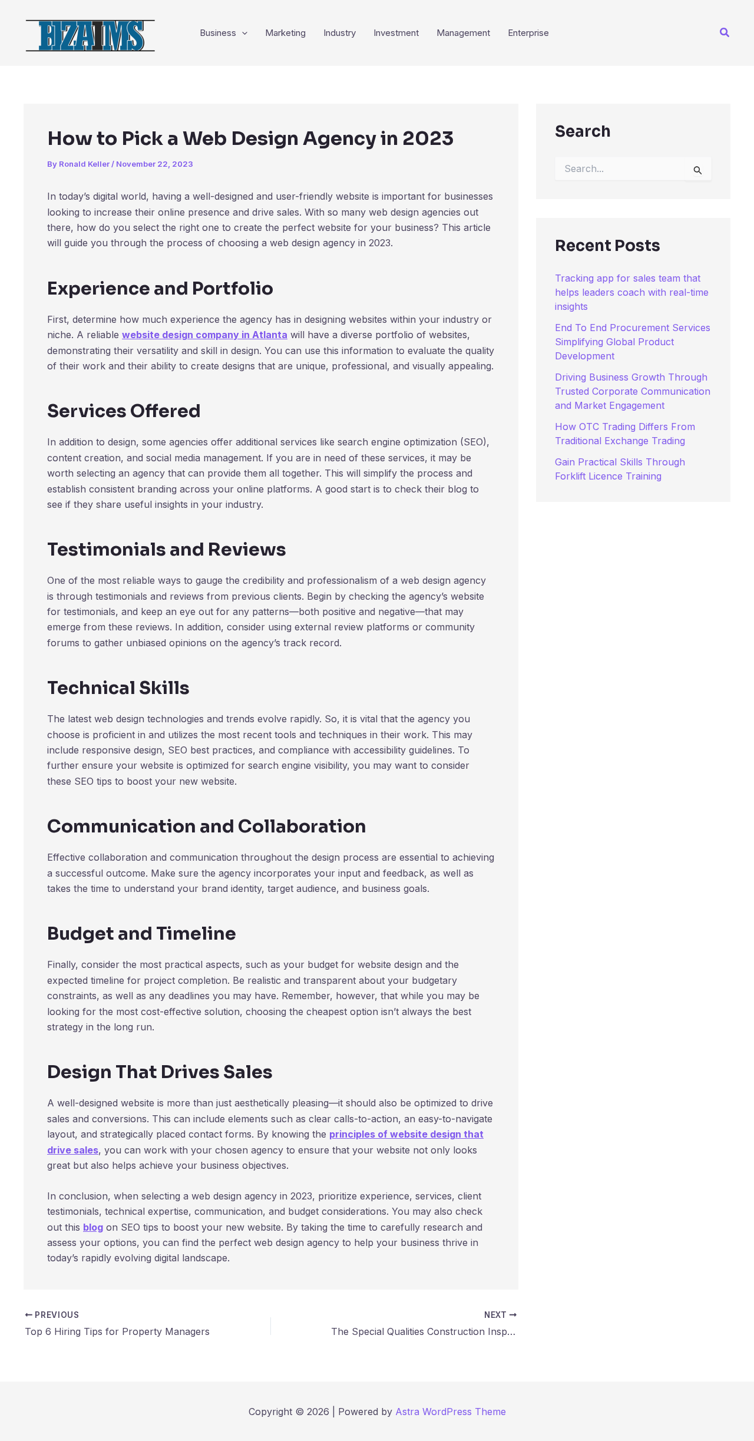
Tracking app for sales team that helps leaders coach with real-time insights (632, 292)
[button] (725, 32)
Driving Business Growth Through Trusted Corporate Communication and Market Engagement (632, 391)
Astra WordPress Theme (450, 1411)
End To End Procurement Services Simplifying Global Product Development (632, 342)
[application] (241, 33)
